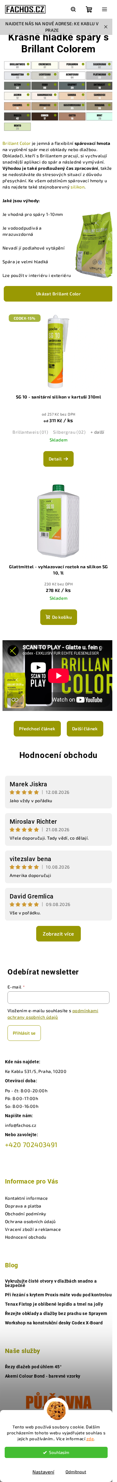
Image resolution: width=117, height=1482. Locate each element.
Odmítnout (76, 1471)
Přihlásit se (24, 1033)
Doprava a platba (23, 1205)
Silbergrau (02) (69, 432)
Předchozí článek (37, 728)
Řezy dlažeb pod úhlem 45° (33, 1367)
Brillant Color (16, 143)
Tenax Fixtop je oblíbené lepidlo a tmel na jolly (54, 1304)
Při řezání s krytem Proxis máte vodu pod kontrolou (58, 1295)
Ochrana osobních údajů (30, 1221)
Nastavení (43, 1472)
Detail (55, 458)
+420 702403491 (31, 1144)
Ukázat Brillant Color (58, 293)
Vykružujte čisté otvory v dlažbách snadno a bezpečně (51, 1283)
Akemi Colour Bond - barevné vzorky (42, 1376)
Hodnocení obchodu (58, 755)
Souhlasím (59, 1452)
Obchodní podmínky (25, 1213)
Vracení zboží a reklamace (33, 1229)
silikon (78, 186)
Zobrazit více (58, 933)
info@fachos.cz (21, 1125)
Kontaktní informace (26, 1198)
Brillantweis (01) (30, 432)
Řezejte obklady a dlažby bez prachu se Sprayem (56, 1313)
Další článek (85, 728)
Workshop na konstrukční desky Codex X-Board (54, 1323)
